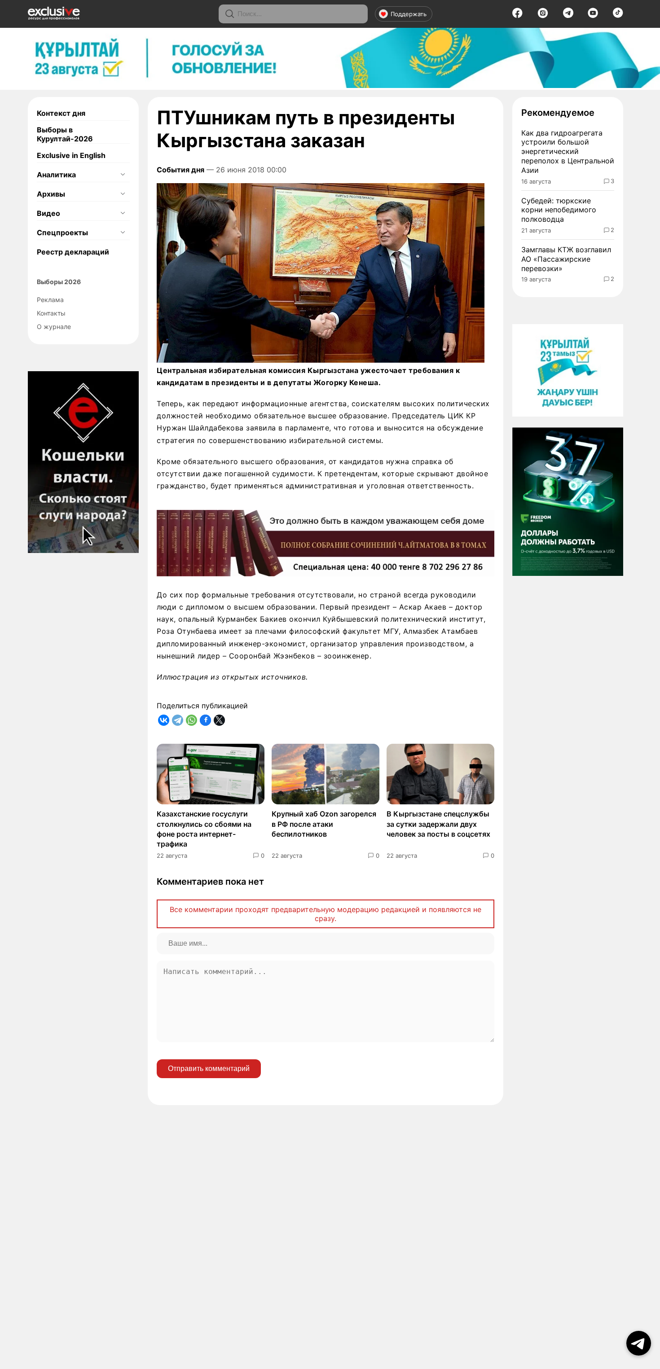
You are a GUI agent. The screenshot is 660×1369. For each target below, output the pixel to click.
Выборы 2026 (59, 281)
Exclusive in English (71, 155)
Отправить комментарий (209, 1068)
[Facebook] (517, 15)
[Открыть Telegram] (638, 1343)
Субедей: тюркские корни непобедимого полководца (558, 210)
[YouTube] (593, 15)
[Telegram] (568, 15)
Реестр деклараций (73, 251)
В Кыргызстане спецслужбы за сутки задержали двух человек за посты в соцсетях (438, 823)
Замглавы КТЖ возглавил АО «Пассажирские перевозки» (566, 259)
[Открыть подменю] (122, 174)
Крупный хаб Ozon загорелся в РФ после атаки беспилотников (324, 823)
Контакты (51, 313)
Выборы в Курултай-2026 (65, 134)
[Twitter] (219, 720)
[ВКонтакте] (163, 720)
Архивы (51, 193)
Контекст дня (61, 113)
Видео (48, 213)
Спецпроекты (62, 232)
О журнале (54, 326)
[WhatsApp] (191, 720)
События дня (180, 169)
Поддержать (409, 14)
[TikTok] (618, 15)
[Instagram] (542, 15)
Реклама (50, 299)
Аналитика (56, 174)
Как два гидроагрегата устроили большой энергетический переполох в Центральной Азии (567, 151)
